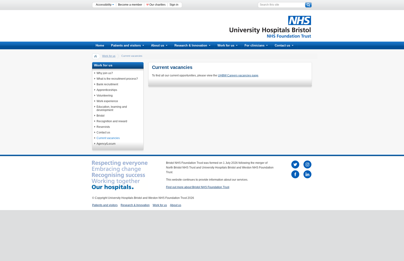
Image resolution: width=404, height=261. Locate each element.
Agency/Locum (106, 143)
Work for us (225, 45)
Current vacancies (108, 138)
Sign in (174, 4)
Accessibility (104, 4)
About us (157, 45)
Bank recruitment (107, 84)
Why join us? (105, 73)
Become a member (130, 4)
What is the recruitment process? (117, 78)
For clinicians (254, 45)
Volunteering (105, 95)
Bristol (101, 115)
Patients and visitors (126, 45)
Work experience (107, 101)
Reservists (103, 127)
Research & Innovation (190, 45)
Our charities (157, 4)
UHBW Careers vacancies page (238, 75)
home (95, 56)
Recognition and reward (112, 121)
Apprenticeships (107, 90)
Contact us (282, 45)
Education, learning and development (112, 108)
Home (100, 45)
